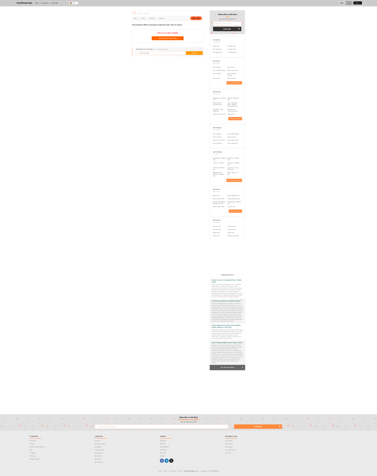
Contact (165, 471)
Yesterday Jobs (231, 46)
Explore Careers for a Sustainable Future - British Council (226, 281)
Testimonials (163, 450)
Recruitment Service (100, 444)
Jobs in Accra (231, 67)
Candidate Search (99, 450)
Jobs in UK (228, 453)
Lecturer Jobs (231, 206)
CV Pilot (31, 444)
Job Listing (32, 440)
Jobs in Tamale (231, 78)
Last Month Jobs (232, 52)
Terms (179, 471)
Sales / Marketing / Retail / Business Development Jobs (232, 104)
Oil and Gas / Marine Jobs (219, 168)
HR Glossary (98, 459)
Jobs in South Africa (230, 450)
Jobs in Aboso (217, 67)
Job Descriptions (99, 462)
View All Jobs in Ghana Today (168, 38)
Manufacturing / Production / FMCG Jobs (218, 174)
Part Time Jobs (217, 229)
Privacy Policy (172, 471)
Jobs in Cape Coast (232, 70)
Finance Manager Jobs (233, 198)
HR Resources (98, 456)
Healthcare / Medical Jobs (233, 158)
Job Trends (32, 456)
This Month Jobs (217, 52)
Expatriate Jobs (231, 229)
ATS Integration (99, 453)
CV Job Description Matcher (37, 447)
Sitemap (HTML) (164, 447)
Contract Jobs (216, 226)
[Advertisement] (167, 72)
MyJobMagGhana (214, 471)
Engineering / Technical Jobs (219, 98)
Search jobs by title (235, 211)
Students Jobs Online (233, 236)
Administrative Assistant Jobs (234, 202)
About (159, 471)
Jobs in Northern (217, 143)
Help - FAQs (163, 453)
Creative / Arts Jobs (218, 163)
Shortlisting (98, 447)
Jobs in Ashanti (217, 134)
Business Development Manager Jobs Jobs (219, 202)
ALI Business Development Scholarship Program (226, 301)
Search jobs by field (234, 118)
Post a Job (97, 440)
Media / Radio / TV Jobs (232, 173)
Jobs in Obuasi (217, 73)
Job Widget (163, 440)
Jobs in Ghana (228, 440)
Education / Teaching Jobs (233, 163)
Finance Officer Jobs (218, 206)
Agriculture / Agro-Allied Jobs (218, 110)
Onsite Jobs (216, 236)
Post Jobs (55, 3)
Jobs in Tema (216, 78)
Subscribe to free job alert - (152, 49)
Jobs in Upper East (232, 143)
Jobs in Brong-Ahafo (233, 134)
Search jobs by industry (233, 180)
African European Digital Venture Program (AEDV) (227, 342)
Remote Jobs (216, 232)
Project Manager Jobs (233, 195)
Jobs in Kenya (228, 444)
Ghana (73, 3)
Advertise (162, 456)
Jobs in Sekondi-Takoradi (232, 74)
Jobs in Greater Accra (219, 140)
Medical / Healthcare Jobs (233, 98)
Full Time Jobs (231, 226)
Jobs (36, 3)
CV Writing (32, 453)
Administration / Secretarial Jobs (217, 103)
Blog (30, 450)
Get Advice (44, 3)
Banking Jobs (231, 114)
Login (341, 3)
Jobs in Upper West (232, 140)
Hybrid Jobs (230, 232)
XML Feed (163, 444)
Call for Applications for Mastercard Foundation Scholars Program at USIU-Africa (226, 326)
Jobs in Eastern (231, 137)
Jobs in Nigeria (229, 447)
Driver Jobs (216, 195)
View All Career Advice (227, 367)
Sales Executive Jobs (218, 198)
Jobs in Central (217, 137)
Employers (358, 3)
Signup (349, 3)
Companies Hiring (34, 459)
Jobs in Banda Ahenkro (219, 70)
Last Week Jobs (231, 49)
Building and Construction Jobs (232, 110)
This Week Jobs (217, 49)
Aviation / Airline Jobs (219, 114)
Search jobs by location (233, 83)
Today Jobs (216, 46)
